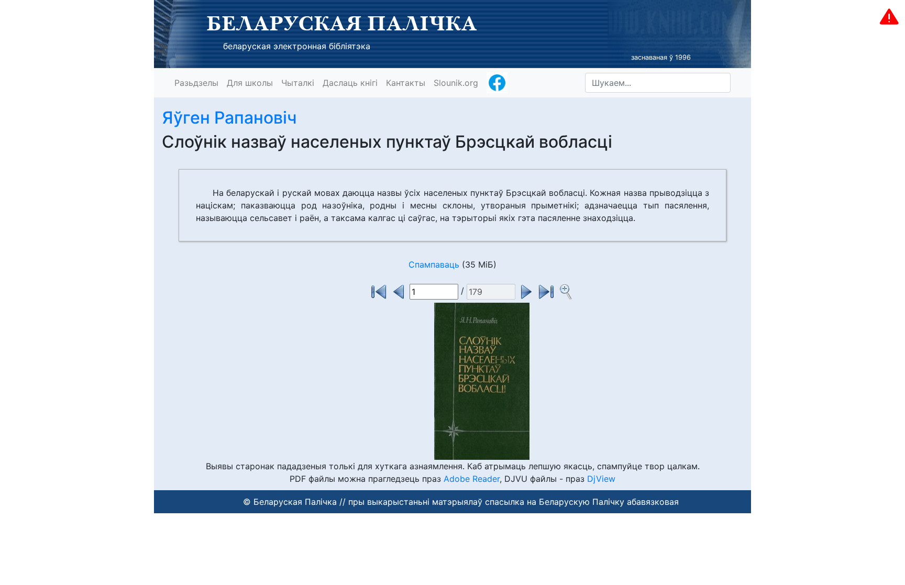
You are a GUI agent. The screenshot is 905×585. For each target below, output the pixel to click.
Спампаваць (434, 264)
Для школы (250, 83)
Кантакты (405, 83)
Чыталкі (297, 83)
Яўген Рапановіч (229, 117)
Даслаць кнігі (350, 83)
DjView (601, 478)
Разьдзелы (196, 83)
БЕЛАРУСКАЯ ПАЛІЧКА (341, 23)
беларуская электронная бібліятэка (296, 46)
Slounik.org (456, 83)
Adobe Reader (472, 478)
